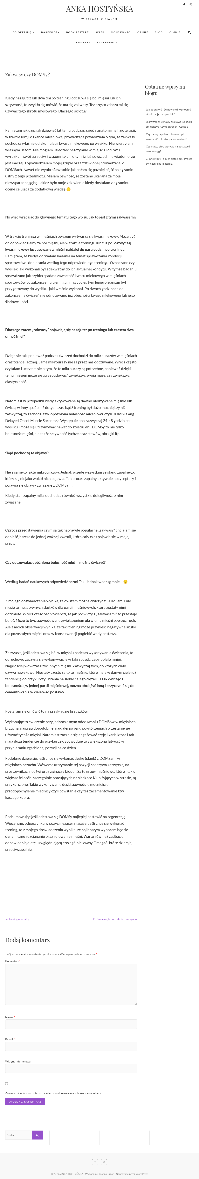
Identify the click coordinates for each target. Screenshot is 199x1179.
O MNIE (175, 32)
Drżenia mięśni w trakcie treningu (115, 919)
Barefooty (50, 32)
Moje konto (121, 32)
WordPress (142, 1173)
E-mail (10, 1039)
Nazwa (10, 1017)
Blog (159, 32)
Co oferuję (22, 32)
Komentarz (12, 961)
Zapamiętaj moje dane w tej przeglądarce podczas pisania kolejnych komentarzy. (53, 1093)
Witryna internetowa (18, 1061)
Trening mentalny (17, 919)
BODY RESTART (77, 32)
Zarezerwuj (107, 42)
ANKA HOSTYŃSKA (99, 8)
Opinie (142, 32)
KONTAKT (83, 42)
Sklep (100, 32)
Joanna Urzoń (106, 1173)
